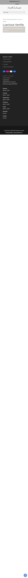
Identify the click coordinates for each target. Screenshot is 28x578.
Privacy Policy (9, 132)
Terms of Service (18, 132)
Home (4, 19)
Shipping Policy (8, 61)
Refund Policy (7, 59)
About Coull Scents (8, 66)
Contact (6, 64)
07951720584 (6, 78)
